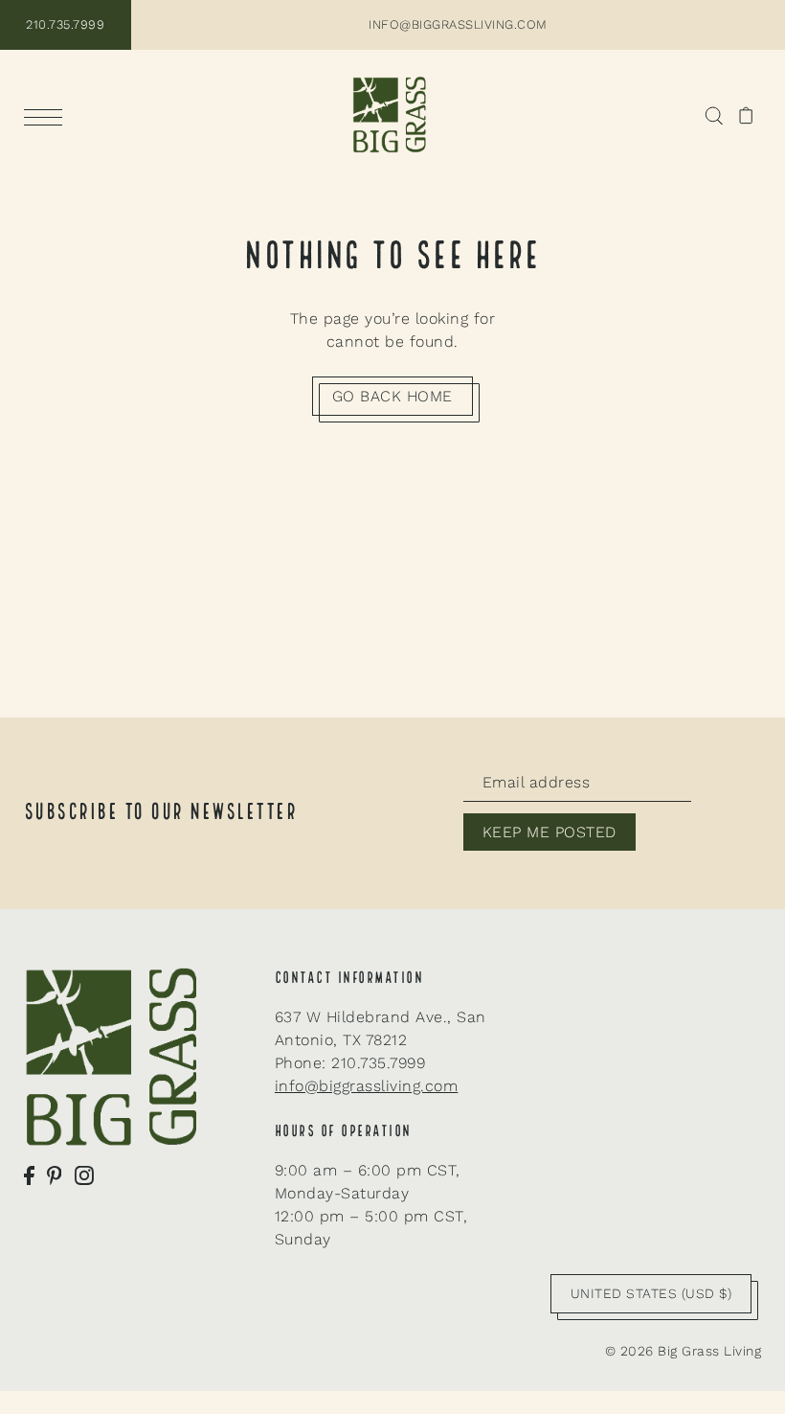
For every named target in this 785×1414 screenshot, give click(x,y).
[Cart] (746, 115)
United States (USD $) (651, 1293)
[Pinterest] (54, 1174)
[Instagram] (84, 1174)
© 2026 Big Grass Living (683, 1350)
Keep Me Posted (549, 832)
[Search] (713, 115)
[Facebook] (29, 1174)
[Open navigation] (48, 115)
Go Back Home (392, 396)
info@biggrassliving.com (367, 1086)
